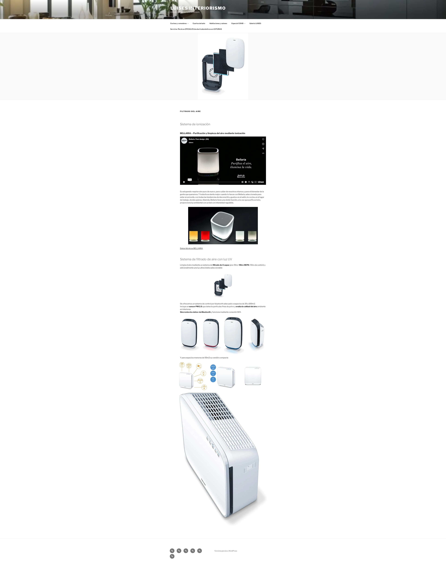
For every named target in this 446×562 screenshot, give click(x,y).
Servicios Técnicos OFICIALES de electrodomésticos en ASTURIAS (196, 29)
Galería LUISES (255, 23)
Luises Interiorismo (198, 8)
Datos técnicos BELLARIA (191, 248)
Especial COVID (237, 23)
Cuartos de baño (199, 23)
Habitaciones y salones (218, 23)
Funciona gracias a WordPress (226, 551)
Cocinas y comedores (178, 23)
